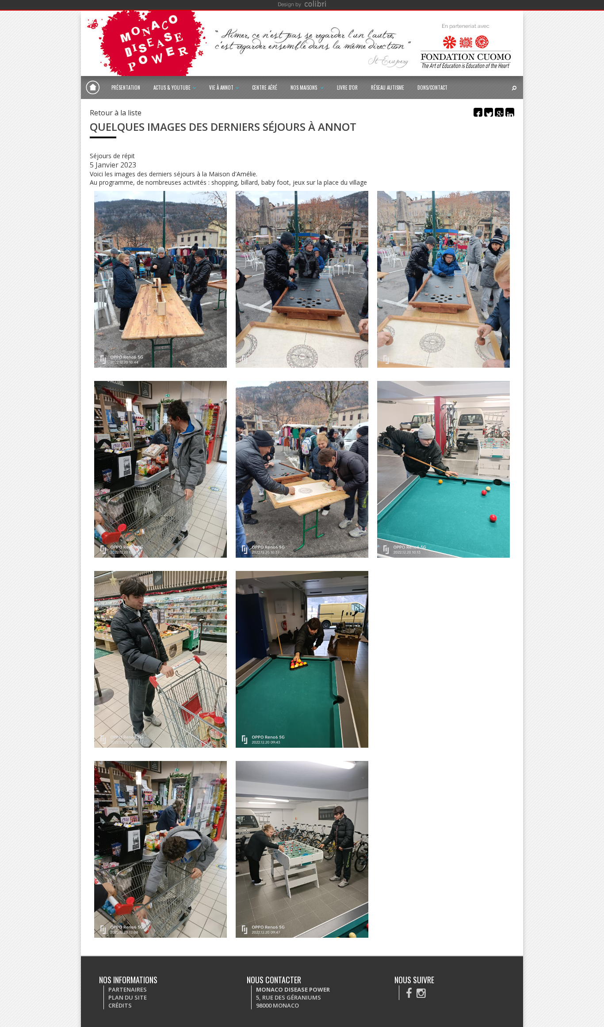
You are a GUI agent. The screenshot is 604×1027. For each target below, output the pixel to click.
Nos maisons (304, 87)
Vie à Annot (221, 87)
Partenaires (127, 989)
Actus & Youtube (172, 87)
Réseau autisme (387, 87)
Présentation (125, 87)
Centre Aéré (264, 87)
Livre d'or (347, 87)
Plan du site (127, 997)
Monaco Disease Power (92, 87)
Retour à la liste (115, 113)
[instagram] (421, 992)
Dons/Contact (432, 87)
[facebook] (409, 992)
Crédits (120, 1005)
